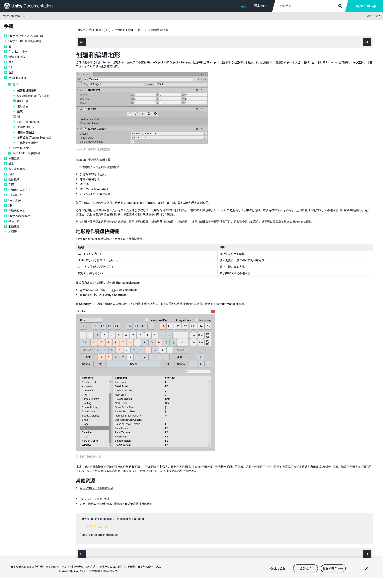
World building (17, 77)
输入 (11, 62)
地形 (15, 84)
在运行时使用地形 (28, 142)
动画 (11, 184)
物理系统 (14, 158)
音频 (11, 174)
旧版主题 (14, 226)
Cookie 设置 (277, 568)
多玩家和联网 (16, 168)
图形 (11, 72)
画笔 (20, 111)
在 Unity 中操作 (17, 51)
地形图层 (22, 106)
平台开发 (14, 221)
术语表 (12, 231)
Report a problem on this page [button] (99, 534)
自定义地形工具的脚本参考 (96, 488)
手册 (244, 6)
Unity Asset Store (19, 216)
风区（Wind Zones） (30, 121)
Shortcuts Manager (226, 303)
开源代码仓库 (16, 210)
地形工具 (22, 100)
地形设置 (202, 202)
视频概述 (14, 179)
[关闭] (366, 568)
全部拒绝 (305, 568)
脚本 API (260, 6)
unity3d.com (361, 6)
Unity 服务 (14, 200)
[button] (86, 526)
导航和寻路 (15, 195)
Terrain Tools (21, 148)
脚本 (11, 163)
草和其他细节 (25, 127)
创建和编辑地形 (27, 90)
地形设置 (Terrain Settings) (34, 137)
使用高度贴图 (25, 132)
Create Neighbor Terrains (33, 95)
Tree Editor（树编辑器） (28, 153)
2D (10, 67)
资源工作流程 (16, 56)
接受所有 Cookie (333, 568)
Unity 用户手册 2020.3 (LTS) (25, 35)
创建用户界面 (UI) (19, 189)
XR (10, 205)
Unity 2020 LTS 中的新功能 (24, 41)
